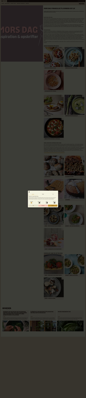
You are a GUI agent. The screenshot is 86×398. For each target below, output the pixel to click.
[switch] (39, 202)
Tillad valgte (43, 205)
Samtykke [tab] (33, 194)
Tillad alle (53, 205)
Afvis (33, 205)
